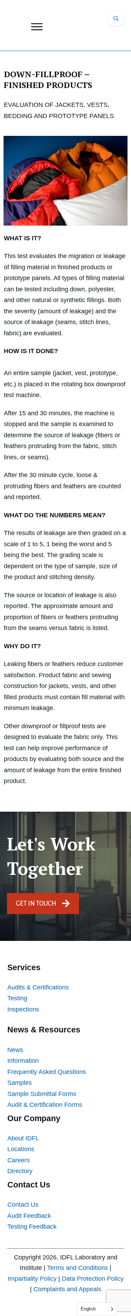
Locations (20, 1149)
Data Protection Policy (93, 1278)
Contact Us (22, 1204)
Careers (18, 1160)
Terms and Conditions (77, 1267)
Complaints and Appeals (67, 1289)
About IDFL (23, 1138)
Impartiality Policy (32, 1278)
